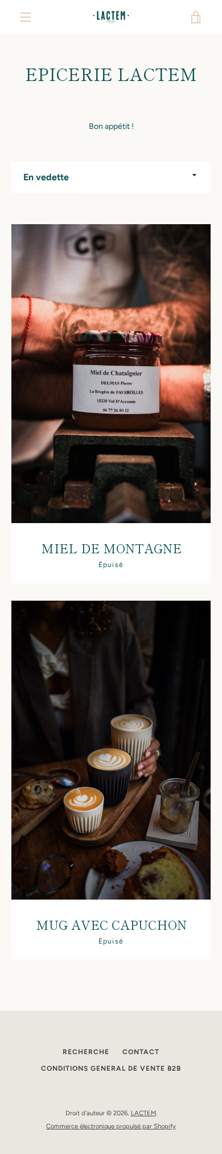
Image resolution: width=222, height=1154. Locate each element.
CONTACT (140, 1052)
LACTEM (143, 1113)
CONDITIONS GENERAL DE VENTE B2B (111, 1068)
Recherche (86, 1052)
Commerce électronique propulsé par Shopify (111, 1126)
